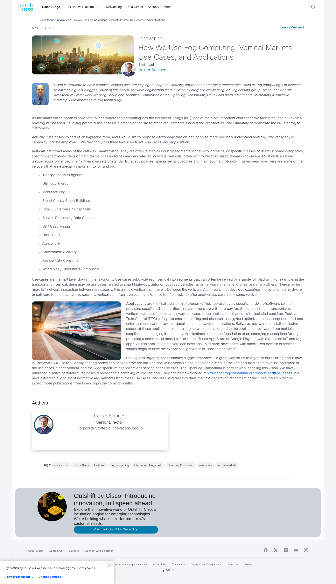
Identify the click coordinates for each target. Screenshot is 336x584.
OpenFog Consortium (181, 465)
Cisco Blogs (51, 7)
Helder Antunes (152, 70)
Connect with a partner (99, 550)
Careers (74, 550)
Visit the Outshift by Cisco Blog (116, 529)
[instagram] (306, 550)
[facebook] (266, 550)
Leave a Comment (292, 28)
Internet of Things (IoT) (148, 465)
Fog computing (119, 465)
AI (99, 7)
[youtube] (296, 550)
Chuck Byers (81, 465)
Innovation (62, 19)
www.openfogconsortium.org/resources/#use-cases (249, 373)
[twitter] (276, 550)
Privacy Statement (17, 576)
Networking (114, 7)
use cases (205, 465)
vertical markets (226, 465)
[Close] (109, 566)
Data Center (134, 7)
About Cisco (35, 550)
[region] (57, 572)
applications (61, 465)
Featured (99, 465)
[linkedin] (286, 550)
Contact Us (56, 550)
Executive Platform (81, 7)
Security (153, 7)
